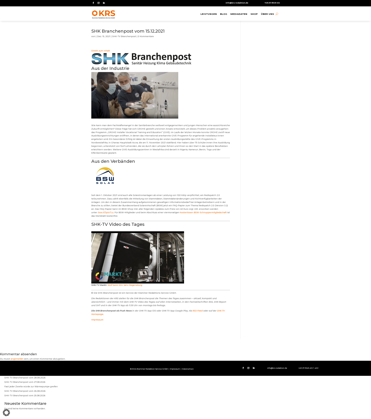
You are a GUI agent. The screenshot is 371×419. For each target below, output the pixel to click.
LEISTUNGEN (209, 14)
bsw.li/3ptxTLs (105, 212)
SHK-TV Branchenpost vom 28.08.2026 (25, 377)
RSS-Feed (198, 310)
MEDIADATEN (238, 14)
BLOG (223, 14)
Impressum (97, 319)
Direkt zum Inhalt (100, 50)
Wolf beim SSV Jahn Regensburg (125, 285)
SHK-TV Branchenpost (124, 36)
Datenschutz (188, 369)
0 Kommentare (146, 36)
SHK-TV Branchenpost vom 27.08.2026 (24, 382)
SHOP (254, 14)
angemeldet (17, 359)
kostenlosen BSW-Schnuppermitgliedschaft (203, 212)
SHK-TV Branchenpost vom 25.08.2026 (24, 395)
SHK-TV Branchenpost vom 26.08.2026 (25, 391)
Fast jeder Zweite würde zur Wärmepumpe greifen (31, 386)
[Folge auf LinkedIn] (104, 3)
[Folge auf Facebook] (93, 3)
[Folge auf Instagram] (99, 3)
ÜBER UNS (267, 14)
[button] (6, 412)
